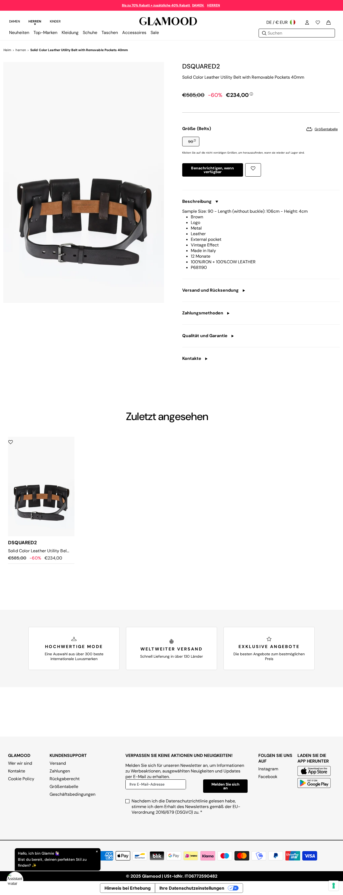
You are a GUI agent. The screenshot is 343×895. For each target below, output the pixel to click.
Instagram (268, 769)
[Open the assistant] (15, 880)
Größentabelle (64, 786)
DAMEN (198, 5)
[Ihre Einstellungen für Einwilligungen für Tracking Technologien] (334, 886)
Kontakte (16, 771)
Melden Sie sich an (225, 786)
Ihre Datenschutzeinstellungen (191, 888)
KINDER (55, 21)
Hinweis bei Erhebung (128, 888)
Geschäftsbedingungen (72, 794)
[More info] (251, 94)
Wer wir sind (20, 763)
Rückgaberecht (65, 779)
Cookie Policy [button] (21, 779)
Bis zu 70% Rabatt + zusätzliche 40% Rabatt (156, 5)
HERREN (213, 5)
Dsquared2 (201, 66)
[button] (190, 141)
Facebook (267, 776)
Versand (58, 763)
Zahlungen (60, 771)
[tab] (14, 22)
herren (21, 50)
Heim (7, 50)
